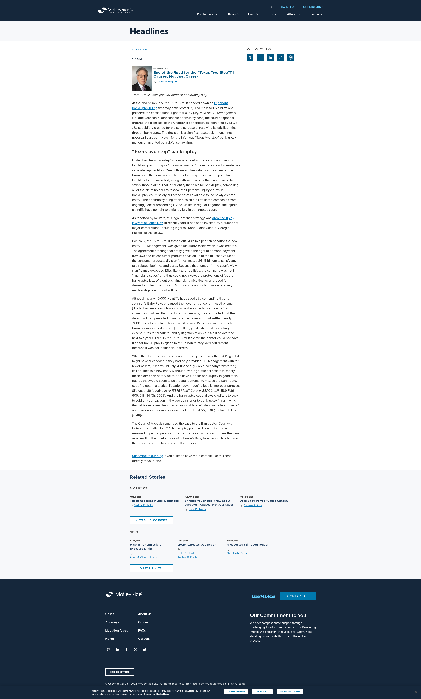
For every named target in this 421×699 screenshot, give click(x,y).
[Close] (415, 692)
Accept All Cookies (290, 691)
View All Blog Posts (151, 520)
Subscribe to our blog (147, 455)
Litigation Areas (116, 630)
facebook (260, 57)
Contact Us (288, 7)
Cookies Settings (120, 672)
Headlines (315, 14)
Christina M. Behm (237, 553)
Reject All (262, 691)
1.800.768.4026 (313, 7)
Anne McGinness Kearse (144, 557)
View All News (151, 568)
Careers (144, 638)
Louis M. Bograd (167, 81)
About (251, 14)
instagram (280, 57)
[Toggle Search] (272, 7)
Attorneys (293, 14)
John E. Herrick (197, 509)
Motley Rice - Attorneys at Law (115, 10)
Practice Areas (207, 14)
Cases (232, 14)
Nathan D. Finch (187, 557)
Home (109, 638)
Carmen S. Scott (253, 505)
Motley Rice (125, 596)
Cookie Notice (162, 694)
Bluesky (290, 57)
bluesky (144, 649)
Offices (271, 14)
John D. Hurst (186, 553)
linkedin (270, 57)
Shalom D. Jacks (143, 505)
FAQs (142, 630)
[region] (210, 692)
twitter (250, 57)
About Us (144, 614)
